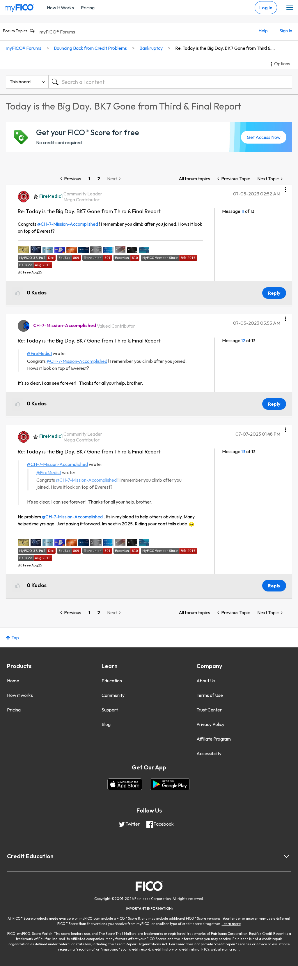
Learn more (231, 923)
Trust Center (209, 710)
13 (243, 451)
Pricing (88, 7)
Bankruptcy (151, 48)
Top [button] (15, 637)
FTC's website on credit (220, 949)
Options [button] (282, 63)
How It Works (60, 7)
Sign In (285, 30)
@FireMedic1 (39, 353)
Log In (265, 7)
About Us (205, 681)
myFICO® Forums (57, 32)
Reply (274, 293)
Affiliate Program (213, 739)
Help (263, 30)
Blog (106, 724)
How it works (20, 695)
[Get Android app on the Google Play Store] (170, 784)
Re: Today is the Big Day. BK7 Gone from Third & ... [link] (225, 48)
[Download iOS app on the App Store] (124, 784)
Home (13, 681)
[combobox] (170, 82)
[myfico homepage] (19, 6)
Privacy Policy (210, 724)
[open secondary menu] (289, 8)
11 (242, 211)
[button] (285, 188)
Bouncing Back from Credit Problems (90, 48)
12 (243, 340)
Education (112, 681)
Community (113, 695)
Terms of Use (209, 695)
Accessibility (208, 753)
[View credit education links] (286, 856)
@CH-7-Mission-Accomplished (67, 224)
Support (110, 710)
